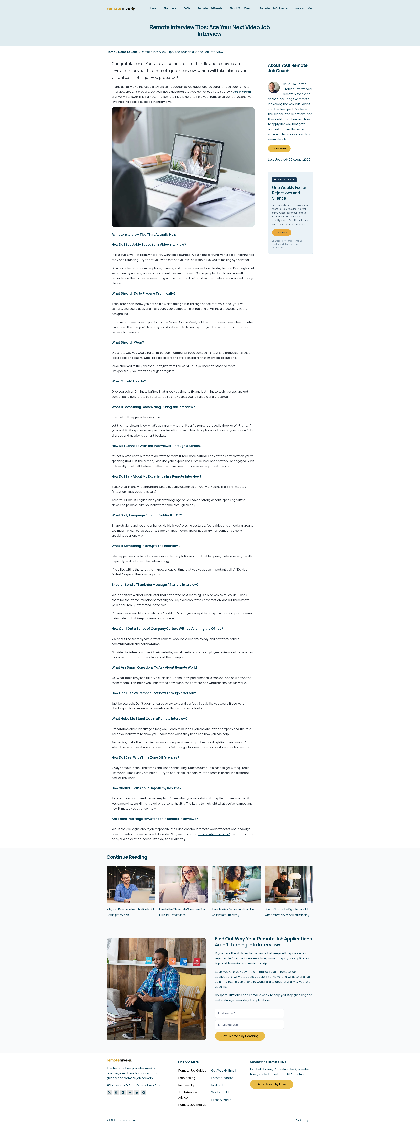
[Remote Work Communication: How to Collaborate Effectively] (236, 868)
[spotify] (143, 1092)
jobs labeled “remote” (214, 834)
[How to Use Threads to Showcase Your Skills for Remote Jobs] (183, 868)
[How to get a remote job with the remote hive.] (156, 940)
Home (111, 52)
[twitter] (109, 1092)
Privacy (159, 1085)
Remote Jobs (128, 52)
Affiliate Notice (115, 1085)
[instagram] (116, 1092)
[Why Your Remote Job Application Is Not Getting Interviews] (131, 868)
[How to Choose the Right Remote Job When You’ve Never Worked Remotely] (289, 868)
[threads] (123, 1092)
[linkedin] (136, 1092)
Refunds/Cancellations (139, 1085)
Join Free (281, 232)
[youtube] (130, 1092)
